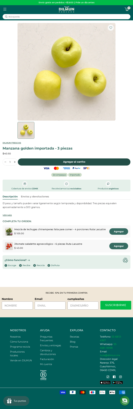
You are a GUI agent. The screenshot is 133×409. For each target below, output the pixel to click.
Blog (72, 341)
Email (38, 299)
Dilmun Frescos (12, 143)
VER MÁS (7, 215)
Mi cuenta (46, 364)
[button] (124, 400)
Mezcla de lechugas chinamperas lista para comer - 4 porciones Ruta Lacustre (60, 229)
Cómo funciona (19, 341)
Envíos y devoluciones (35, 196)
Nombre (7, 299)
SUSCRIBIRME (115, 305)
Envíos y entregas (50, 345)
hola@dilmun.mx (110, 355)
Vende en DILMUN (21, 360)
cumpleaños (75, 299)
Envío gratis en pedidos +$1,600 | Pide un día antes (67, 2)
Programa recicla (20, 346)
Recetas (74, 336)
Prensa (74, 346)
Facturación (47, 359)
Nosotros (15, 336)
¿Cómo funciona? (16, 260)
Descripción (10, 196)
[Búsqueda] (6, 17)
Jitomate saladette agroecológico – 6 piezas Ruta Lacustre (48, 243)
